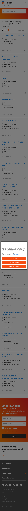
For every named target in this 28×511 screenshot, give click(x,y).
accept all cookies (14, 266)
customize (14, 258)
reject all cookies (14, 262)
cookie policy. (16, 254)
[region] (14, 255)
